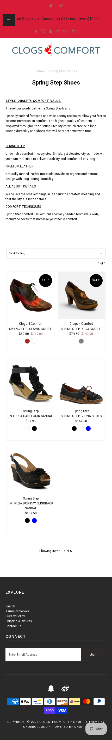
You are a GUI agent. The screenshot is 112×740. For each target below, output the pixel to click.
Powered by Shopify (70, 727)
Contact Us (13, 626)
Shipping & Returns (18, 621)
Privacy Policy (15, 616)
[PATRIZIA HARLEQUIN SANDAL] (31, 383)
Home (39, 71)
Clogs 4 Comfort (54, 722)
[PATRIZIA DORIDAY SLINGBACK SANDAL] (31, 470)
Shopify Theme (86, 722)
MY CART (66, 31)
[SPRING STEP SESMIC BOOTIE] (31, 295)
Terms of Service (17, 611)
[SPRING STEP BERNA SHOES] (81, 383)
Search (10, 606)
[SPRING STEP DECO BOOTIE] (81, 295)
